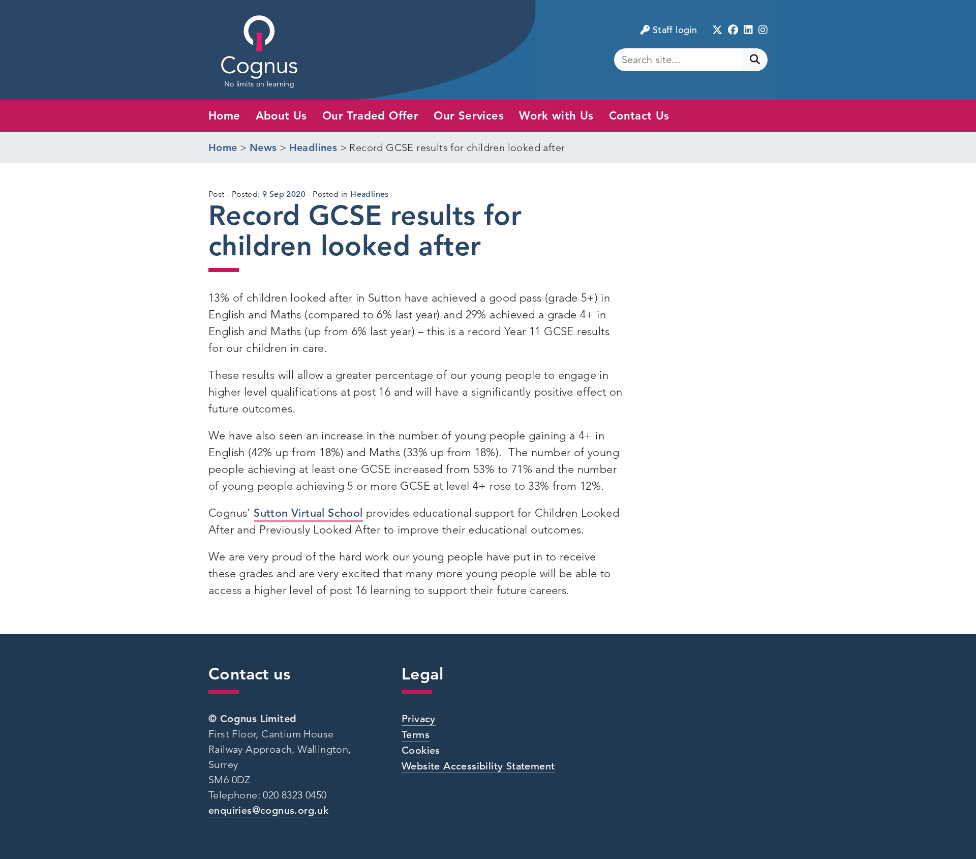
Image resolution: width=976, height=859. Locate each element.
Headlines (369, 194)
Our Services (469, 116)
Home (224, 116)
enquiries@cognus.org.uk (268, 810)
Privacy (419, 719)
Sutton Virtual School (308, 513)
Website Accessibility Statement (478, 766)
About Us (281, 116)
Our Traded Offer (370, 116)
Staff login (675, 30)
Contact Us (639, 116)
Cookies (421, 750)
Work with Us (556, 116)
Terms (416, 734)
